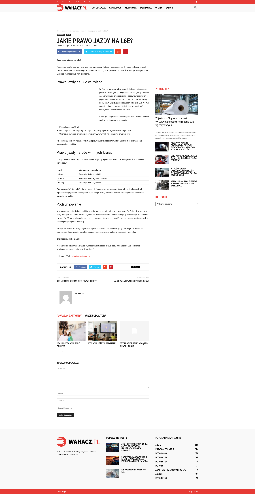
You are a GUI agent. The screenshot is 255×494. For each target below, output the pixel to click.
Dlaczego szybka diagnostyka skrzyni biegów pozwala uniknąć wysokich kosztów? (183, 146)
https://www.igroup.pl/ (80, 256)
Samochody (115, 7)
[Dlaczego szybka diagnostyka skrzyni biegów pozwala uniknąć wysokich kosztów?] (162, 146)
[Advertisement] (127, 21)
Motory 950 (161, 478)
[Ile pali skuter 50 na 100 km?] (112, 473)
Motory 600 (161, 453)
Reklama (79, 2)
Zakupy (169, 7)
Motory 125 (161, 461)
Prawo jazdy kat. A (164, 449)
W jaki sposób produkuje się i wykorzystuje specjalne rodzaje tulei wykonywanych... (174, 122)
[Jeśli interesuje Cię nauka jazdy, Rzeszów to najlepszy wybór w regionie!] (112, 447)
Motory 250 (161, 457)
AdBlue (158, 474)
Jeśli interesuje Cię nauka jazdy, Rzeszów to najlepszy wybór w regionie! (134, 447)
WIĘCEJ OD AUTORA (95, 315)
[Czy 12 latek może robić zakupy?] (71, 331)
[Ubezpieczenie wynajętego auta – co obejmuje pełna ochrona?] (162, 159)
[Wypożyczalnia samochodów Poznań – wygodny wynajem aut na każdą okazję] (162, 172)
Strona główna (62, 2)
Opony (158, 7)
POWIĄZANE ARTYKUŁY (69, 315)
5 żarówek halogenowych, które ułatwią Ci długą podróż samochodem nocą (134, 459)
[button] (195, 8)
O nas (71, 2)
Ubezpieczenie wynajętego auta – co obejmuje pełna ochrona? (184, 158)
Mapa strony (193, 491)
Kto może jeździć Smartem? (102, 343)
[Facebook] (196, 2)
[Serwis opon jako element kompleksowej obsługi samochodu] (162, 185)
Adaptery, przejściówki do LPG (170, 470)
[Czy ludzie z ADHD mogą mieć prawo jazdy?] (134, 331)
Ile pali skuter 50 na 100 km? (133, 470)
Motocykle (131, 7)
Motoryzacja (99, 7)
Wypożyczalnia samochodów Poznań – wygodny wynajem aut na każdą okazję (184, 171)
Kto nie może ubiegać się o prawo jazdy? (77, 281)
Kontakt (87, 2)
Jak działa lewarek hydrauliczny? (131, 281)
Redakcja (65, 46)
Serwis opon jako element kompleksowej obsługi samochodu (184, 183)
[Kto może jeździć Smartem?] (102, 331)
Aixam (68, 35)
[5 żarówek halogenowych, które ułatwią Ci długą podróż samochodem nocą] (112, 460)
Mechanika (146, 7)
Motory (159, 466)
